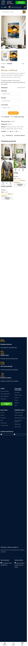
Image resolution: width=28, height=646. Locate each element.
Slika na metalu (18, 128)
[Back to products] (23, 64)
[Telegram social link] (16, 131)
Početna (3, 63)
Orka (18, 126)
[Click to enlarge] (4, 47)
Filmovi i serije (18, 395)
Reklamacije (17, 424)
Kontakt (2, 415)
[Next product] (25, 64)
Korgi (16, 173)
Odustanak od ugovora (20, 417)
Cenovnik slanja (4, 425)
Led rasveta (4, 104)
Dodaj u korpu (13, 113)
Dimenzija (4, 91)
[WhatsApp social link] (14, 131)
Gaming (16, 397)
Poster (21, 126)
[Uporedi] (3, 183)
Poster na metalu (5, 128)
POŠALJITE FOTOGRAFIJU (20, 2)
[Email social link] (11, 131)
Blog (2, 420)
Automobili (17, 392)
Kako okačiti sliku (5, 396)
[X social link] (9, 131)
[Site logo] (15, 7)
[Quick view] (7, 183)
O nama (2, 412)
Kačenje (3, 97)
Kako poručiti (18, 426)
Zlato (16, 405)
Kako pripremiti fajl (5, 393)
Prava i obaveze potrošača (18, 421)
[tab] (3, 135)
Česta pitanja (4, 422)
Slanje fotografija (5, 391)
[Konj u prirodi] (7, 151)
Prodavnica (3, 417)
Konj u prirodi (6, 186)
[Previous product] (21, 64)
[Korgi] (20, 151)
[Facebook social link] (7, 131)
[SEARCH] (24, 11)
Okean (14, 126)
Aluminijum (9, 126)
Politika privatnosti (19, 412)
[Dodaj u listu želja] (10, 183)
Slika (12, 128)
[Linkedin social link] (13, 131)
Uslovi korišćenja (18, 415)
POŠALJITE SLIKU (7, 404)
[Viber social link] (18, 131)
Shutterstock (3, 398)
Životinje (9, 63)
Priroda (16, 400)
